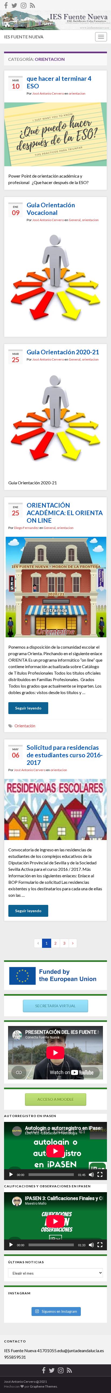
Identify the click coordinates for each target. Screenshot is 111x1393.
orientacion (77, 93)
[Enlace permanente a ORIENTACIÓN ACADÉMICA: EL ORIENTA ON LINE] (55, 586)
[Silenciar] (91, 1174)
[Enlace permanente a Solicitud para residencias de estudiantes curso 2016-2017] (55, 808)
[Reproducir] (11, 1174)
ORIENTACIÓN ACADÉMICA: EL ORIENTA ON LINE (65, 512)
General (75, 220)
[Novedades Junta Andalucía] (32, 4)
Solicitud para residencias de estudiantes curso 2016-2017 (65, 755)
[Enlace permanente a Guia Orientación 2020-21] (55, 421)
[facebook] (6, 4)
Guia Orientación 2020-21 (63, 352)
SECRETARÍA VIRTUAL (55, 1006)
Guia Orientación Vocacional (51, 208)
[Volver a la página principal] (55, 20)
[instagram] (23, 4)
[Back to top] (99, 1381)
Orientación (25, 726)
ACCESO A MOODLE (55, 1099)
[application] (55, 1151)
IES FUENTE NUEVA (23, 36)
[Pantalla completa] (100, 1174)
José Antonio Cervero (48, 93)
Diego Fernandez (26, 528)
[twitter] (14, 4)
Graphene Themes (43, 1386)
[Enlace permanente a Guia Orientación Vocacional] (55, 280)
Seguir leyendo (28, 708)
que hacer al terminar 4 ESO (59, 82)
